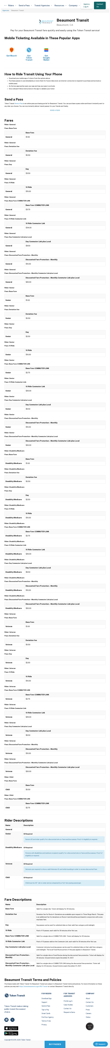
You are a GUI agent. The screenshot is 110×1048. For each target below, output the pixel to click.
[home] (5, 5)
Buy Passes (55, 1044)
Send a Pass (19, 103)
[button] (12, 5)
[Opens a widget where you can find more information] (100, 1044)
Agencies (5, 10)
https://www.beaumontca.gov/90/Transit (33, 986)
